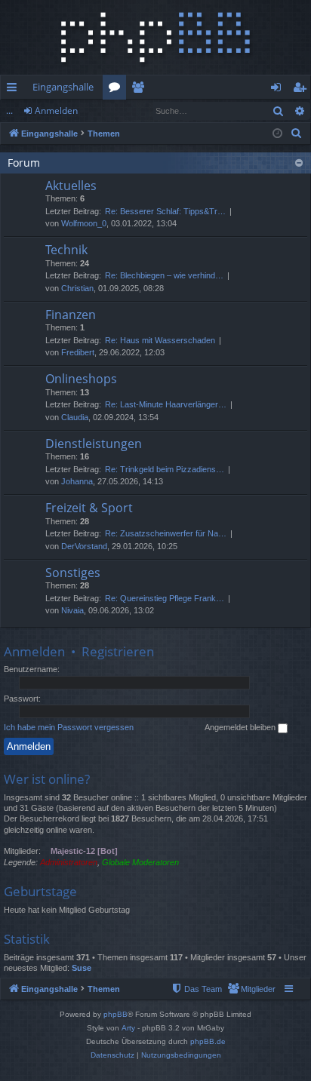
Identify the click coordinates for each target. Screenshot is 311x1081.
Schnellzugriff (14, 90)
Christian (77, 288)
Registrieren (118, 651)
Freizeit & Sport (89, 507)
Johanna (77, 481)
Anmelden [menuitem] (279, 90)
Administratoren (68, 862)
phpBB (115, 1014)
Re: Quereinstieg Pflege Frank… (164, 598)
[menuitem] (296, 133)
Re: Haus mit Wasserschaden (160, 340)
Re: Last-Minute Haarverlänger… (165, 404)
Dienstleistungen (93, 443)
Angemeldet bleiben (241, 727)
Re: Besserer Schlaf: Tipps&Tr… (165, 211)
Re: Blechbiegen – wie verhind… (164, 275)
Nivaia (72, 610)
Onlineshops (81, 378)
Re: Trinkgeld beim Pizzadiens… (164, 469)
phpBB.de (208, 1041)
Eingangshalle (63, 87)
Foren (117, 90)
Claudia (74, 417)
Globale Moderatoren (140, 862)
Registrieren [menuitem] (302, 90)
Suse (81, 967)
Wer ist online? (47, 779)
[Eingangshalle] (155, 37)
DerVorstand (84, 546)
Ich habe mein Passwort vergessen (69, 727)
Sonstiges (72, 572)
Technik (66, 249)
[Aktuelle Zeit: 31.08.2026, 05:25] (277, 134)
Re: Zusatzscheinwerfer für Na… (165, 533)
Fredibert (77, 352)
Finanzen (70, 314)
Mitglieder (140, 90)
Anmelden (56, 110)
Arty (128, 1028)
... (9, 110)
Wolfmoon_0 (83, 223)
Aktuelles (71, 185)
